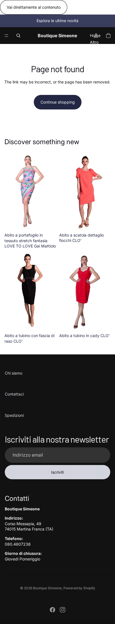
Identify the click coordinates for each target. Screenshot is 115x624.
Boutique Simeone (47, 588)
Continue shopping (57, 102)
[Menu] (6, 35)
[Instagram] (62, 609)
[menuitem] (94, 42)
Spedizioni (14, 415)
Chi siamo (13, 373)
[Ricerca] (18, 35)
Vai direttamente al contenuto (34, 7)
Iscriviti (57, 472)
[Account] (96, 35)
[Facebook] (52, 609)
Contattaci (14, 394)
